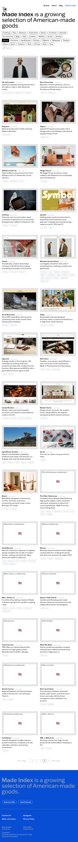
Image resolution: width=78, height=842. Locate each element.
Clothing (6, 33)
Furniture (14, 40)
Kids (17, 462)
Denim (43, 33)
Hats (25, 36)
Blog (61, 5)
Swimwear (32, 561)
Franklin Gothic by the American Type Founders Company (17, 835)
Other (5, 44)
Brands (46, 5)
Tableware (56, 40)
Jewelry (58, 36)
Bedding (28, 418)
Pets (45, 44)
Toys (51, 44)
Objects (45, 40)
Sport (12, 44)
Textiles (66, 40)
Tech (29, 44)
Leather (32, 36)
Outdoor (21, 44)
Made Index (17, 14)
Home (5, 40)
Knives (37, 44)
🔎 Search (7, 48)
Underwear (51, 275)
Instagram (27, 815)
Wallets (42, 36)
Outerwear (33, 33)
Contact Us (6, 815)
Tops (14, 33)
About (54, 5)
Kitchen (36, 40)
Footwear (53, 33)
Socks (50, 36)
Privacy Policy (29, 819)
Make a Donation (9, 819)
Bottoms (22, 33)
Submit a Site (70, 5)
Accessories (8, 36)
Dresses (63, 33)
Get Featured (25, 802)
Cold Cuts (6, 829)
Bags (18, 36)
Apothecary (25, 40)
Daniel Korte (28, 829)
